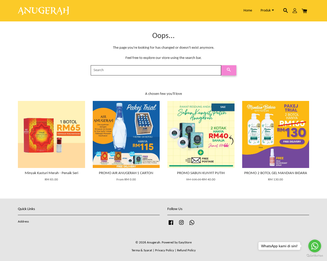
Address (23, 221)
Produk (266, 10)
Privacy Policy (164, 250)
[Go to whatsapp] (314, 246)
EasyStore (185, 242)
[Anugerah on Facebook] (170, 225)
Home (247, 10)
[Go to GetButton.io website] (315, 255)
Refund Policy (186, 250)
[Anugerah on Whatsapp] (191, 225)
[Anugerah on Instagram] (181, 225)
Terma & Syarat (142, 250)
